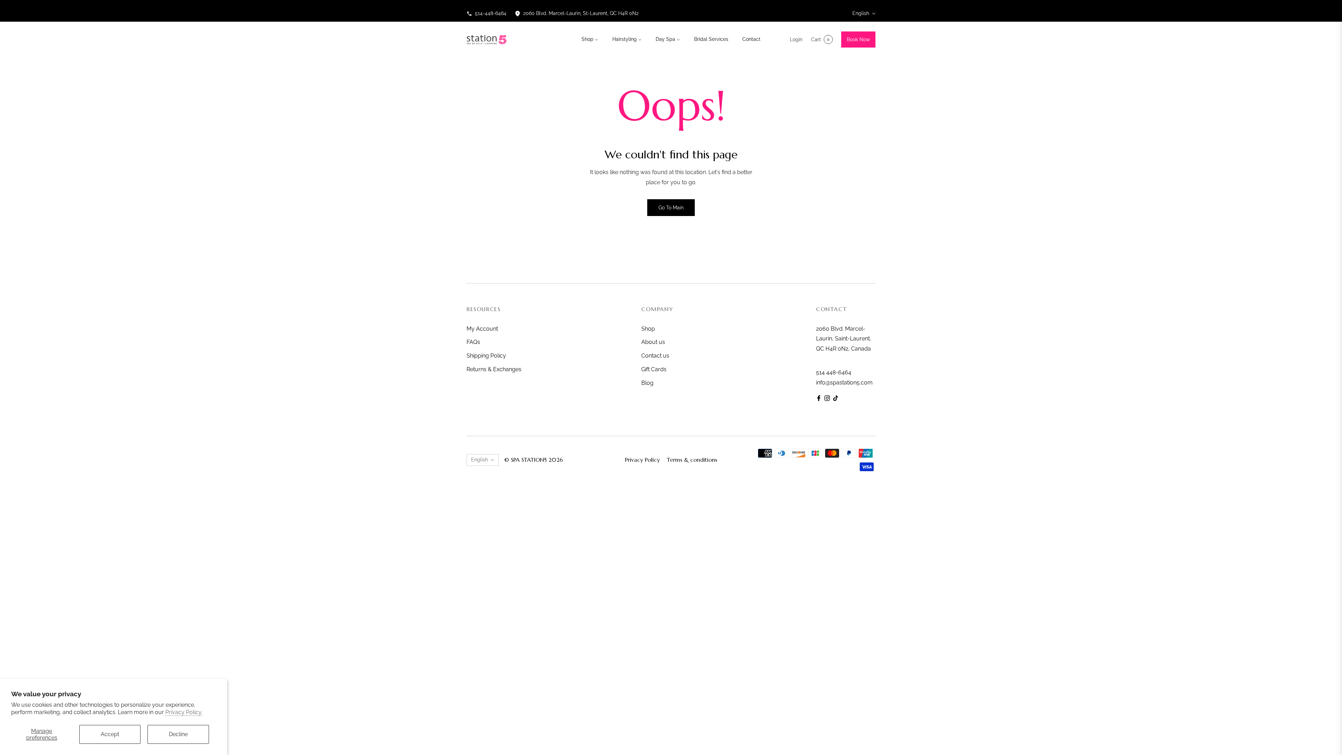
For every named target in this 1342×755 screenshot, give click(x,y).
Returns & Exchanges (494, 369)
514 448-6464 (833, 372)
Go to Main (671, 207)
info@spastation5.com (844, 382)
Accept (110, 734)
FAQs (473, 342)
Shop (648, 328)
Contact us (655, 355)
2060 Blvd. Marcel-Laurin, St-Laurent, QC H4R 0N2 (580, 13)
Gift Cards (653, 369)
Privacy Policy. (183, 712)
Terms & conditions (692, 459)
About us (653, 342)
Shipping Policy (486, 355)
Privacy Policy (642, 459)
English (860, 13)
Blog (647, 383)
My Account (482, 328)
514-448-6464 (490, 13)
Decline (178, 734)
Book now (858, 39)
